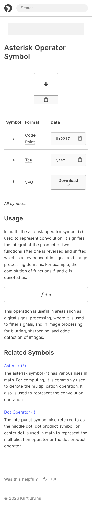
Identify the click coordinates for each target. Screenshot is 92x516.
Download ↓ (68, 182)
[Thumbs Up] (44, 479)
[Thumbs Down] (53, 479)
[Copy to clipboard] (46, 99)
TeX (28, 159)
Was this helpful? (21, 479)
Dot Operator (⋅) (20, 412)
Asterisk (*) (15, 365)
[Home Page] (8, 8)
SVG (29, 182)
